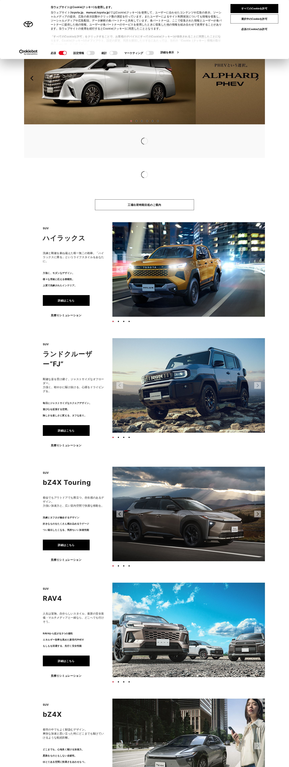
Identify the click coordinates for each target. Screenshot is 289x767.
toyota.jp (77, 12)
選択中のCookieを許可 (254, 18)
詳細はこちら (66, 300)
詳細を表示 (167, 52)
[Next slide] (257, 78)
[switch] (91, 53)
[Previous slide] (32, 78)
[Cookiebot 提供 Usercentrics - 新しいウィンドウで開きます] (28, 52)
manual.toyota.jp (97, 12)
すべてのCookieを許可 (254, 8)
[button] (131, 121)
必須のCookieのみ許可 (254, 29)
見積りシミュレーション (66, 315)
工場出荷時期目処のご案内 (144, 204)
